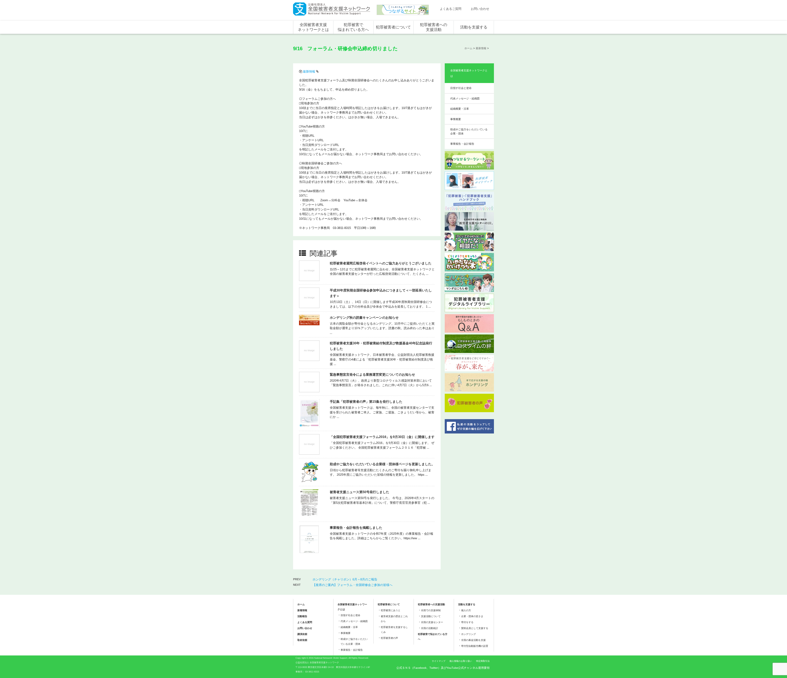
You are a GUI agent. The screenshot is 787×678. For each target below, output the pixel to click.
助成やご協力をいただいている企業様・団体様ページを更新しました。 (382, 464)
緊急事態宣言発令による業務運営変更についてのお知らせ (372, 374)
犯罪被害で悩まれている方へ (353, 27)
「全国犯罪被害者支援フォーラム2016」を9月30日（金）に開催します (382, 437)
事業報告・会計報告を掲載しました (356, 527)
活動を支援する (473, 27)
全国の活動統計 (429, 628)
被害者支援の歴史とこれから (394, 619)
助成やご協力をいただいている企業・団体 (469, 131)
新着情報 (302, 610)
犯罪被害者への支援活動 (433, 27)
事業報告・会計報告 (462, 143)
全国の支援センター (432, 622)
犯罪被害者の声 (389, 638)
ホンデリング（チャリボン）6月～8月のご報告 (345, 579)
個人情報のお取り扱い (460, 661)
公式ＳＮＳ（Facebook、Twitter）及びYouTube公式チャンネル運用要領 (443, 667)
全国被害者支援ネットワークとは (313, 27)
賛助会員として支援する (474, 628)
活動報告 (302, 616)
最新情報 (309, 71)
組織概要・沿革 (459, 108)
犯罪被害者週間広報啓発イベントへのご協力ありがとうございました (380, 263)
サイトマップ (438, 661)
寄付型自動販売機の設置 (474, 646)
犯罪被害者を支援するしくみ (394, 630)
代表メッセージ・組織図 (465, 98)
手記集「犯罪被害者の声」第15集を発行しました (366, 401)
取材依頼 (302, 640)
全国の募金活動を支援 (473, 640)
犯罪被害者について (393, 27)
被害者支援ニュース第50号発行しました (359, 492)
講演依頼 (302, 634)
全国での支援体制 (431, 610)
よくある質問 (304, 622)
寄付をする (467, 622)
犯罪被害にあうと (390, 610)
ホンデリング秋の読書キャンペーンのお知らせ (364, 317)
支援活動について (431, 616)
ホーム (301, 604)
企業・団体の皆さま (472, 616)
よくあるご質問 (450, 8)
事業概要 (455, 119)
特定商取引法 (483, 661)
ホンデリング (468, 634)
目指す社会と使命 (461, 88)
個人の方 (466, 610)
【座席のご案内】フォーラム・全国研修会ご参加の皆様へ (352, 585)
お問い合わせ (480, 8)
